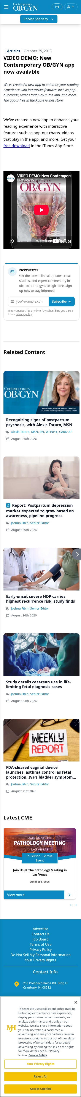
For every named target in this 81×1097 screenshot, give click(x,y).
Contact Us (40, 934)
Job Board (41, 939)
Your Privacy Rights (40, 960)
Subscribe (59, 301)
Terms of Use (40, 944)
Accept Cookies (40, 1089)
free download (16, 145)
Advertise (40, 928)
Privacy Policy (41, 949)
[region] (40, 1046)
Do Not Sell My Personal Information (41, 954)
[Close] (76, 1002)
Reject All (40, 1076)
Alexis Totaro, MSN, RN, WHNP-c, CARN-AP (41, 432)
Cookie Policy (38, 1055)
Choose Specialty (36, 19)
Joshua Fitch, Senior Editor (30, 523)
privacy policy (24, 314)
